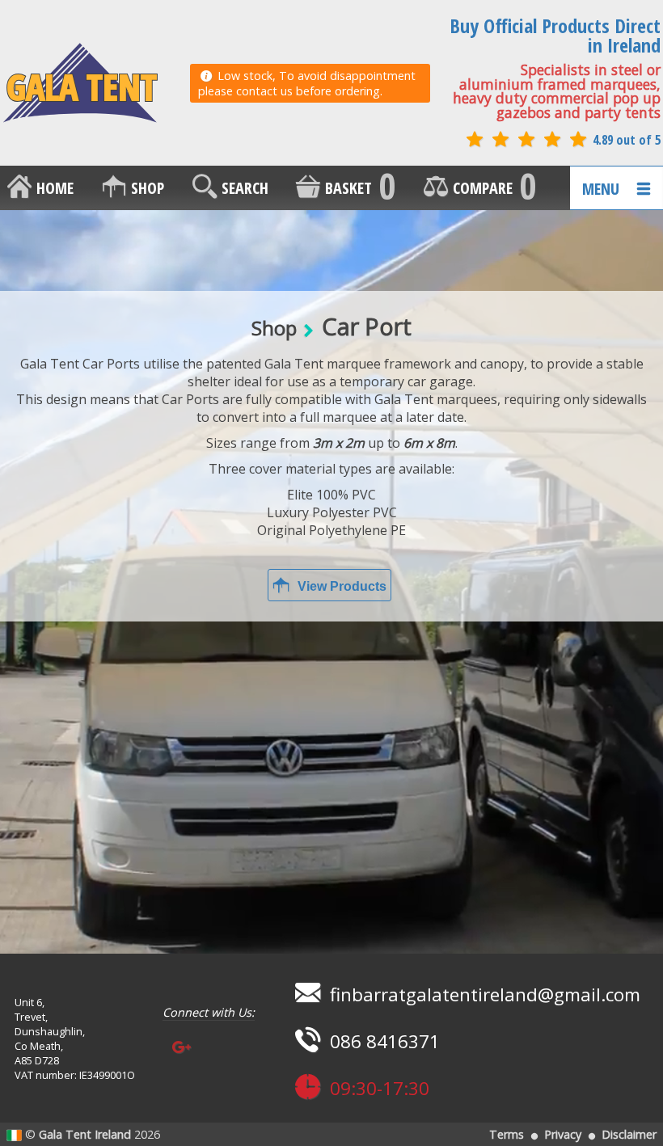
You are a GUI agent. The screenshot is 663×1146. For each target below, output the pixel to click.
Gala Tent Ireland (85, 1134)
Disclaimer (629, 1134)
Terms (506, 1134)
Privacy (562, 1134)
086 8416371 (382, 1041)
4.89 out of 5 (625, 140)
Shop (274, 327)
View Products (340, 586)
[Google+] (182, 1048)
